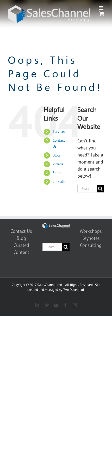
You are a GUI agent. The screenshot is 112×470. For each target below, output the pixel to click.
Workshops (91, 231)
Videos (58, 164)
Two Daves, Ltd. (74, 289)
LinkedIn (59, 181)
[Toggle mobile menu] (101, 8)
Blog (56, 155)
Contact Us (21, 231)
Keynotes (91, 238)
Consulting (91, 245)
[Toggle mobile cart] (101, 13)
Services (59, 131)
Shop (57, 172)
